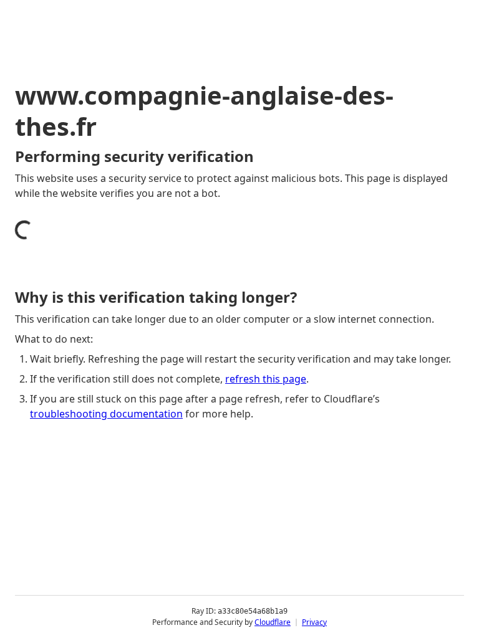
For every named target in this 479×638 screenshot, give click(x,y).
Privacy (314, 622)
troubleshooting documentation (106, 414)
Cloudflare (272, 622)
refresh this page (265, 379)
